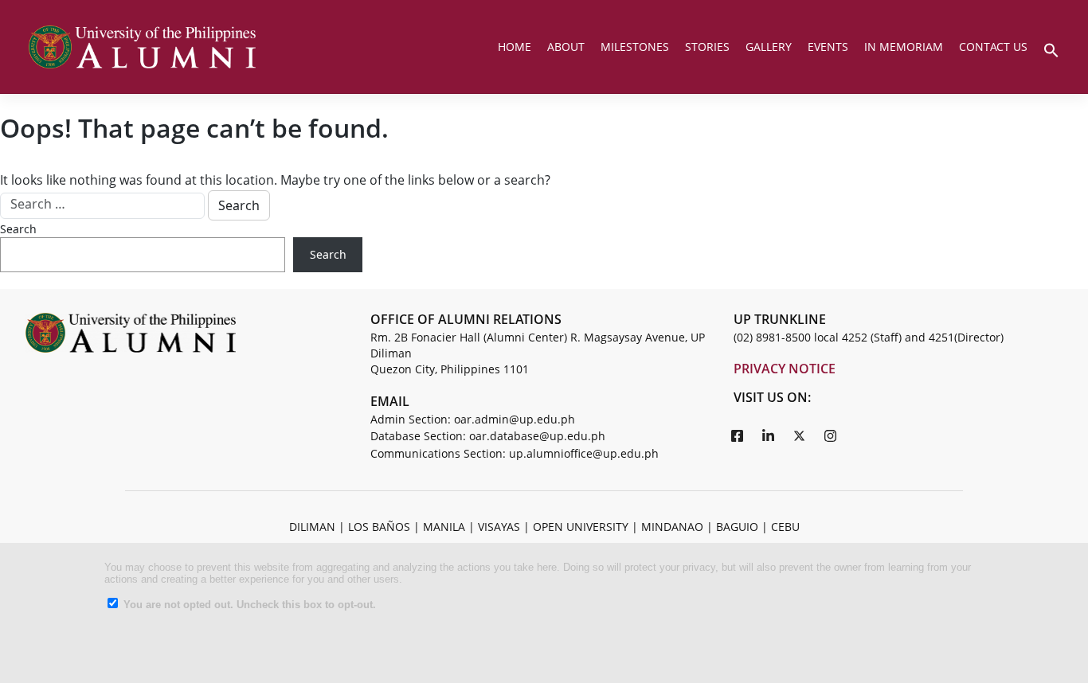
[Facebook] (737, 435)
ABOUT (566, 46)
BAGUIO (737, 526)
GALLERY (769, 46)
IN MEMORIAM (903, 46)
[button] (1051, 49)
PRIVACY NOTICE (785, 368)
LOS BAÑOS (379, 526)
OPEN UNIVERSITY (580, 526)
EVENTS (828, 46)
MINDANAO (672, 526)
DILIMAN (312, 526)
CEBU (785, 526)
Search (18, 228)
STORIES (707, 46)
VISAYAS (499, 526)
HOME (514, 46)
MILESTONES (635, 46)
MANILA (444, 526)
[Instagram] (831, 435)
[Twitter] (800, 435)
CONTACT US (993, 46)
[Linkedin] (769, 435)
